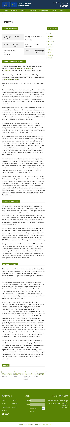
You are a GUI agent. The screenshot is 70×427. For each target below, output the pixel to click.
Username (27, 400)
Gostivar (51, 41)
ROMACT (62, 11)
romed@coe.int (64, 407)
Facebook (3, 414)
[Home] (16, 4)
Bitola (50, 36)
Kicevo (50, 44)
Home (6, 11)
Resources (33, 11)
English (28, 68)
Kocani (50, 47)
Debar (50, 39)
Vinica (50, 58)
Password (27, 404)
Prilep (50, 50)
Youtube (6, 414)
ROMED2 (23, 11)
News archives (43, 11)
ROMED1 (14, 11)
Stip (49, 52)
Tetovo (50, 55)
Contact (54, 11)
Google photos (8, 414)
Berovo (50, 33)
